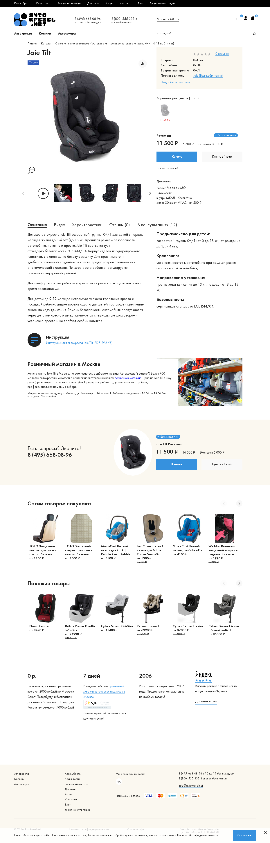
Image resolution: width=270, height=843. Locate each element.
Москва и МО (176, 188)
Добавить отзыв (206, 701)
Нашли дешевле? (167, 168)
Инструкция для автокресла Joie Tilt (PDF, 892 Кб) (79, 343)
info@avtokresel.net (191, 785)
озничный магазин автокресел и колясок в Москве (104, 692)
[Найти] (254, 34)
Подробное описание (175, 82)
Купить (177, 156)
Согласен (244, 835)
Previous (23, 193)
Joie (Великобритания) (208, 75)
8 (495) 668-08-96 (88, 19)
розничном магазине (128, 378)
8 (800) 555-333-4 (124, 19)
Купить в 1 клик (222, 156)
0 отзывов (222, 53)
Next (150, 193)
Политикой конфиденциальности (197, 835)
